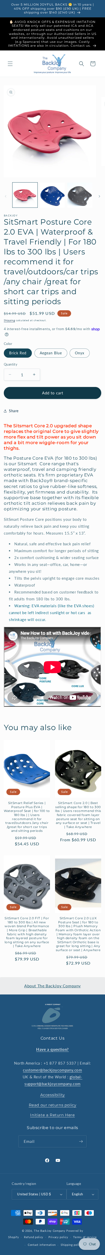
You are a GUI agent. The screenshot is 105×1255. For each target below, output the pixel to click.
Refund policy (33, 1237)
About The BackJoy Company (52, 985)
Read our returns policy (52, 1105)
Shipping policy (71, 1244)
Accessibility (52, 1094)
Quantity (10, 364)
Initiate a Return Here (52, 1114)
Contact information (42, 1244)
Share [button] (14, 411)
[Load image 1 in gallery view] (24, 195)
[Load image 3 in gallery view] (79, 195)
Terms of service (85, 1237)
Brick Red (18, 353)
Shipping (9, 320)
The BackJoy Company (50, 1230)
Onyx (79, 353)
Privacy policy (58, 1237)
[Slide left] (5, 196)
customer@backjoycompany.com (52, 1070)
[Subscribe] (80, 1141)
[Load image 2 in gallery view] (52, 195)
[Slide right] (99, 196)
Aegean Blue (51, 353)
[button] (10, 63)
